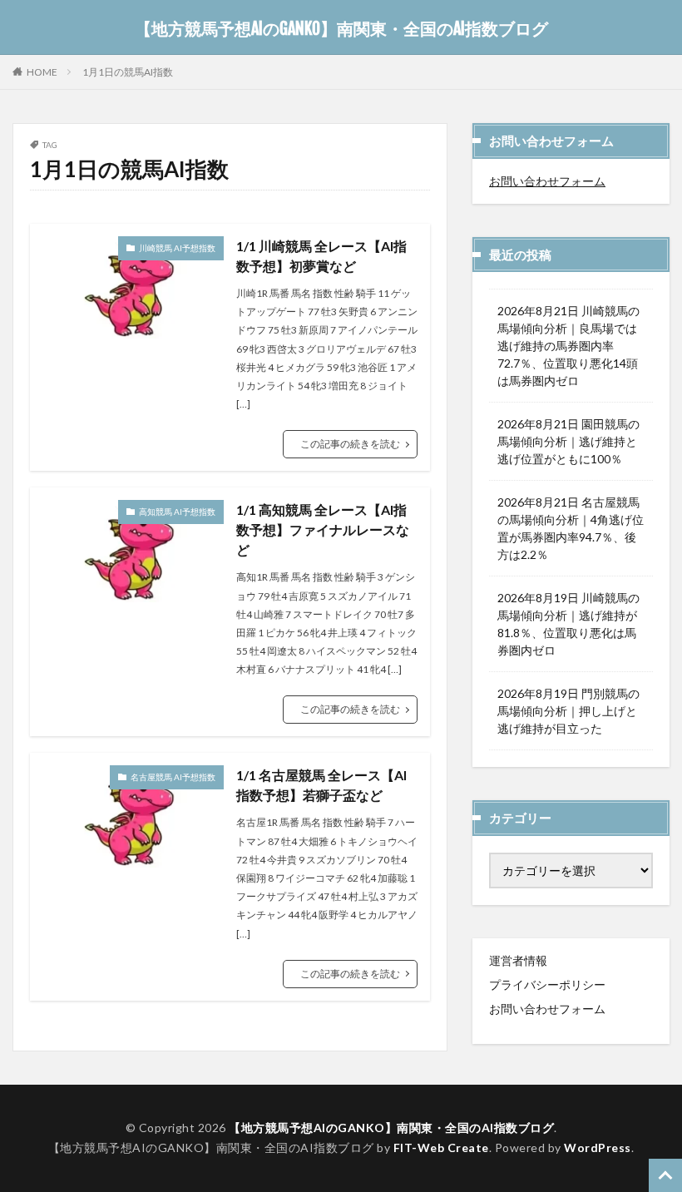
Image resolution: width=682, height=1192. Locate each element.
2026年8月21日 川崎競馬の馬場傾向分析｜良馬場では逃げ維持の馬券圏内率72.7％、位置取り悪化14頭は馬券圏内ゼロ (568, 346)
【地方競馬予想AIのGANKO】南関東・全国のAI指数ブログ (341, 29)
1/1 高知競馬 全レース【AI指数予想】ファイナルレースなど (322, 529)
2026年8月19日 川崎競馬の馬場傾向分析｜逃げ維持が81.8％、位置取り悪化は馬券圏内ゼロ (568, 624)
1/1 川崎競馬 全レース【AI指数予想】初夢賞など (321, 256)
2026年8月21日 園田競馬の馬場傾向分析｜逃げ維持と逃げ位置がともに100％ (568, 441)
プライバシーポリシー (547, 984)
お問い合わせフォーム (547, 181)
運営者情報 (518, 960)
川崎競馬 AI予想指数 (177, 248)
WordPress (597, 1147)
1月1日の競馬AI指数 (127, 72)
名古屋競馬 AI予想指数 (173, 777)
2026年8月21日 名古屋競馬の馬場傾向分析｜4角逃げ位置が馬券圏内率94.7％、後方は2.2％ (570, 528)
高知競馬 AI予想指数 (177, 512)
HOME (42, 72)
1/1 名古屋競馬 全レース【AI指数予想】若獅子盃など (321, 785)
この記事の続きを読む (350, 444)
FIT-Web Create (441, 1147)
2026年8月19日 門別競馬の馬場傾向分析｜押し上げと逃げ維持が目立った (568, 710)
